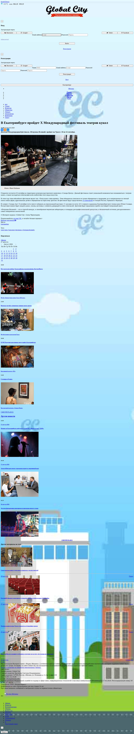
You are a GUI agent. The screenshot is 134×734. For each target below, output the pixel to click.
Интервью (8, 714)
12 (7, 253)
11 (4, 253)
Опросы (8, 720)
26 (7, 258)
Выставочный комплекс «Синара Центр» (12, 408)
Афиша (3, 240)
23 (16, 256)
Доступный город (11, 723)
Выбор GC (9, 711)
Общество (8, 110)
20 (9, 256)
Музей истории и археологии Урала (10, 334)
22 (14, 256)
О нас (3, 662)
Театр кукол (11, 230)
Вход (67, 79)
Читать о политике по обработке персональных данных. (21, 667)
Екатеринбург (67, 85)
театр (2, 230)
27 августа (4, 604)
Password (65, 35)
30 (16, 258)
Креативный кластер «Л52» (8, 371)
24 (2, 258)
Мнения (8, 712)
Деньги (7, 112)
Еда (69, 98)
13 (9, 253)
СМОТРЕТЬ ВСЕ (7, 412)
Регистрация (67, 49)
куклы (6, 230)
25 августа (4, 632)
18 (4, 256)
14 (11, 253)
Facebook (126, 33)
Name (34, 68)
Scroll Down (5, 2)
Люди (69, 97)
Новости (8, 705)
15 (14, 253)
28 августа (4, 576)
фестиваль (18, 230)
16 (16, 253)
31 (2, 260)
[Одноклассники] (5, 130)
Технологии (9, 114)
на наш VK (17, 218)
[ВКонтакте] (2, 130)
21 (11, 256)
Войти (67, 43)
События (69, 95)
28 (11, 258)
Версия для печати (8, 220)
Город (69, 92)
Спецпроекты (10, 718)
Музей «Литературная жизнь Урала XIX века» (13, 297)
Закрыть (4, 732)
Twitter (110, 33)
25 (4, 258)
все (6, 104)
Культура (8, 108)
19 (7, 256)
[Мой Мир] (8, 130)
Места (69, 94)
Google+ (25, 33)
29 (14, 258)
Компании (8, 116)
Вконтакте (9, 33)
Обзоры (8, 709)
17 (2, 256)
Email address (36, 35)
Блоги (7, 716)
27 (9, 258)
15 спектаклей (87, 200)
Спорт (7, 106)
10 (2, 253)
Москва (71, 89)
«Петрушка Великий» (28, 230)
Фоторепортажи (11, 707)
